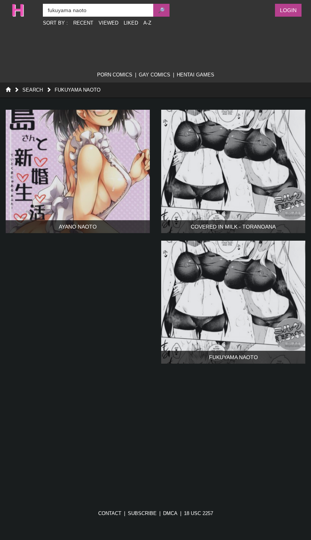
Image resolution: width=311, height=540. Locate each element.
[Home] (8, 90)
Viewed (108, 23)
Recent (83, 23)
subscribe (142, 513)
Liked (131, 23)
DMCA (170, 513)
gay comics (154, 75)
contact (109, 513)
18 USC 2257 (198, 513)
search (32, 90)
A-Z (147, 23)
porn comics (114, 75)
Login (288, 10)
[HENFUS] (23, 10)
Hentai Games (195, 75)
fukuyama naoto (78, 90)
